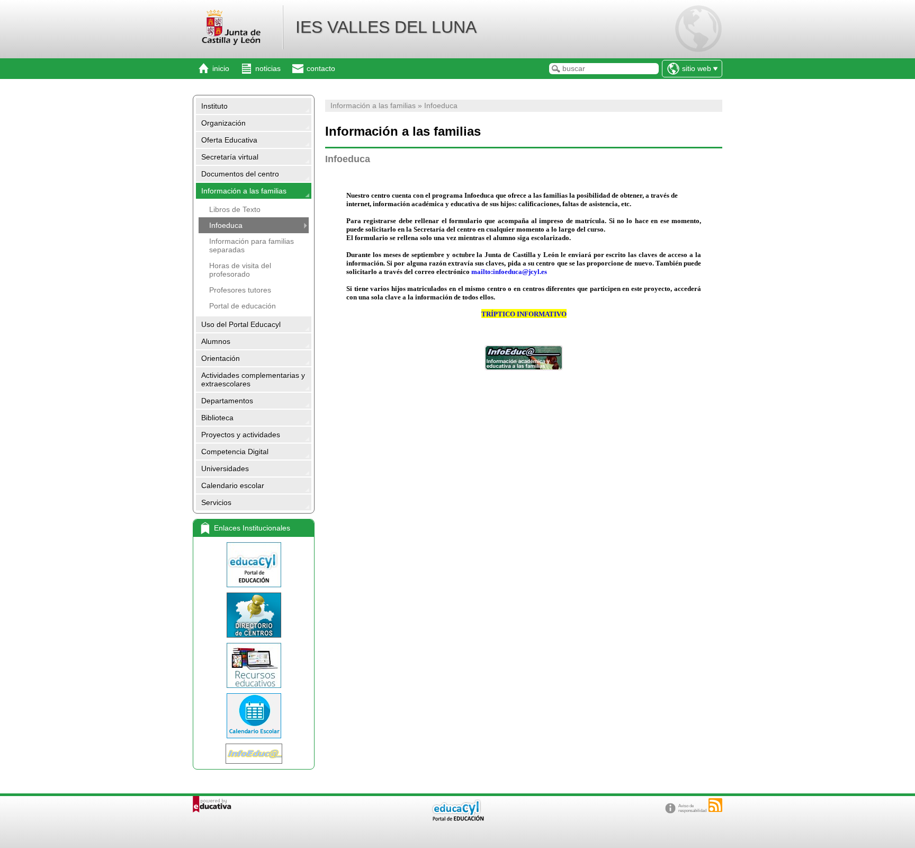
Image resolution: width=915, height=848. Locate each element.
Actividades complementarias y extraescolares (253, 379)
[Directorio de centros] (253, 615)
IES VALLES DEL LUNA (386, 27)
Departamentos (227, 400)
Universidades (225, 468)
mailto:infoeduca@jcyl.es (509, 272)
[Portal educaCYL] (253, 564)
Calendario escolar (232, 485)
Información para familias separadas (251, 245)
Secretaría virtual (229, 157)
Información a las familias (243, 191)
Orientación (220, 358)
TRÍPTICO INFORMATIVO (524, 314)
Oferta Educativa (229, 140)
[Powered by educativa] (212, 804)
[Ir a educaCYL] (457, 818)
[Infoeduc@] (253, 754)
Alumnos (215, 341)
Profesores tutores (240, 290)
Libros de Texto (235, 209)
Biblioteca (217, 417)
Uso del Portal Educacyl (241, 324)
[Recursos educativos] (253, 665)
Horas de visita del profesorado (240, 269)
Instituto (214, 106)
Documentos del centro (240, 174)
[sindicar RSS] (715, 805)
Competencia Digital (234, 451)
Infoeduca (226, 225)
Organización (223, 123)
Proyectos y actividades (240, 434)
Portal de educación (242, 306)
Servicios (216, 502)
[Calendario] (253, 715)
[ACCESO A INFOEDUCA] (523, 357)
